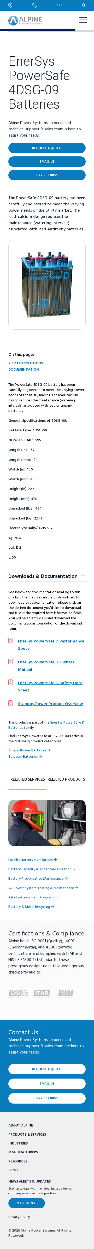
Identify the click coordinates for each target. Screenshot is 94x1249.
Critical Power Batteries (27, 751)
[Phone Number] (44, 5)
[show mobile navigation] (82, 20)
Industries (18, 1144)
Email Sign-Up (27, 1203)
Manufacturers (23, 1152)
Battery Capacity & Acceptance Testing (40, 869)
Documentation (23, 370)
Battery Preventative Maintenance (36, 879)
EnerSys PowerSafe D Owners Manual (46, 666)
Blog (13, 1170)
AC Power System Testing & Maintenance (41, 888)
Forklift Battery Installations (31, 860)
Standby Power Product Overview (50, 704)
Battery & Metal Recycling (29, 907)
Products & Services (27, 1135)
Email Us (47, 161)
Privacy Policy (19, 1217)
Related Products (66, 779)
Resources (17, 1162)
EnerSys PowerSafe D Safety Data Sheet (50, 687)
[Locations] (20, 5)
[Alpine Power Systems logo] (25, 21)
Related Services (27, 779)
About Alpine (20, 1126)
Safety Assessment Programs (32, 898)
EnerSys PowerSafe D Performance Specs (51, 645)
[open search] (84, 5)
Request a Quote (47, 148)
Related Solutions (25, 363)
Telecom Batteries (23, 757)
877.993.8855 (47, 175)
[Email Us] (69, 5)
